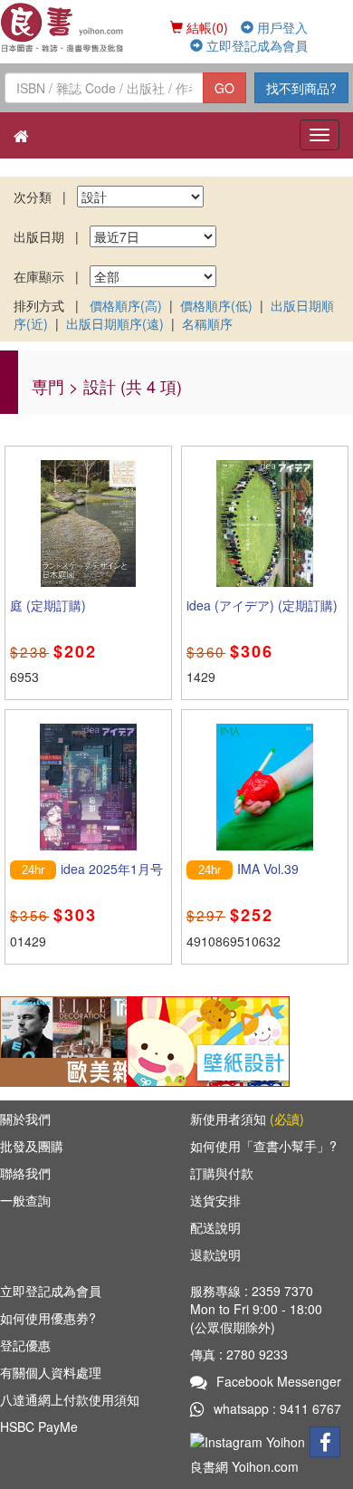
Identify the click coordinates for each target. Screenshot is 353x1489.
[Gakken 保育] (208, 1039)
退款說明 (215, 1254)
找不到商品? (301, 88)
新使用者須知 (247, 1119)
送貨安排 (215, 1200)
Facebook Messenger (278, 1381)
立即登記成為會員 (255, 45)
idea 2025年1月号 (112, 869)
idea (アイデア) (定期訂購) (262, 605)
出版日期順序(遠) (115, 323)
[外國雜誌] (81, 1039)
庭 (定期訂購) (48, 605)
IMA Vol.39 (268, 869)
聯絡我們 (25, 1173)
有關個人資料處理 (50, 1372)
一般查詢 (25, 1200)
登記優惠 (25, 1345)
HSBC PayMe (39, 1426)
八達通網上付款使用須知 (69, 1399)
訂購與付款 (221, 1173)
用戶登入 (280, 27)
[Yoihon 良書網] (63, 27)
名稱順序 (207, 323)
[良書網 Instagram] (250, 1439)
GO (224, 88)
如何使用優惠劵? (48, 1318)
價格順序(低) (216, 305)
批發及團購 (31, 1146)
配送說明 (215, 1227)
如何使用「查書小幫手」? (263, 1146)
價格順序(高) (126, 305)
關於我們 (25, 1119)
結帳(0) (205, 27)
